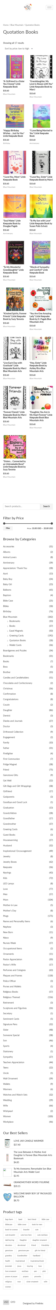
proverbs (37, 1276)
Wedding (7, 1100)
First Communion (11, 759)
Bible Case (8, 601)
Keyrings (7, 873)
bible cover (22, 1224)
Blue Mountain (10, 617)
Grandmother (9, 824)
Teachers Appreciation (13, 1062)
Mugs (5, 916)
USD (6, 1302)
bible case (45, 1219)
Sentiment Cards (11, 1019)
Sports (6, 1046)
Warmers (7, 1089)
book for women (11, 1230)
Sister (5, 1030)
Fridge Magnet (10, 764)
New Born (8, 932)
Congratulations (10, 699)
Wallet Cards (15, 645)
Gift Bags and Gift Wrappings (17, 786)
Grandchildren (10, 813)
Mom (5, 900)
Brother (6, 672)
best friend (32, 1219)
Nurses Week (9, 943)
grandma (8, 1256)
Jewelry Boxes (10, 862)
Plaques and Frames (12, 976)
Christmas (8, 689)
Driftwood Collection (13, 732)
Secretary (7, 1014)
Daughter (7, 710)
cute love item (26, 1235)
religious (8, 1282)
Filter (8, 528)
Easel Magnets (16, 631)
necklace (25, 1271)
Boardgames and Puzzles (15, 651)
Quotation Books (17, 641)
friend (33, 1245)
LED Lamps (8, 884)
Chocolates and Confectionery (17, 683)
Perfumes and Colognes (14, 970)
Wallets (6, 1084)
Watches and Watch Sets (15, 1095)
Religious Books (10, 992)
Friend (6, 770)
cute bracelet (10, 1235)
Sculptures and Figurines (15, 1008)
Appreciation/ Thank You (15, 568)
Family (6, 743)
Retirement (8, 1003)
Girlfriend (7, 791)
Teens (5, 1068)
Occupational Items (12, 949)
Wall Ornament (10, 1079)
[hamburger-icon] (49, 7)
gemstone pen (23, 1250)
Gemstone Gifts (10, 775)
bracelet (26, 1230)
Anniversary (8, 563)
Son (5, 1041)
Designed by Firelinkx (33, 1304)
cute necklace (42, 1235)
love (40, 1266)
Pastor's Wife (9, 965)
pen (35, 1271)
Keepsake (7, 867)
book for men (37, 1224)
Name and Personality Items (16, 921)
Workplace (8, 1122)
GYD (13, 1302)
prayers (26, 1276)
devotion (8, 1245)
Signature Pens (10, 1024)
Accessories (8, 547)
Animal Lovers (9, 557)
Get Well (7, 781)
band (20, 1219)
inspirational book (37, 1261)
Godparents (8, 797)
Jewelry (6, 857)
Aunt (5, 574)
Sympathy (8, 1057)
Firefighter (8, 754)
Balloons (7, 590)
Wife (5, 1106)
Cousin (6, 705)
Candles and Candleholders (16, 678)
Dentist (6, 716)
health (7, 1261)
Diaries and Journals (12, 721)
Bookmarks (14, 621)
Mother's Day (9, 911)
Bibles (6, 606)
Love (5, 889)
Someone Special (11, 1035)
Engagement (9, 737)
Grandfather (9, 819)
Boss (5, 667)
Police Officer (9, 981)
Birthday (7, 612)
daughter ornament (40, 1240)
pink (44, 1271)
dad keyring (9, 1240)
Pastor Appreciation (12, 959)
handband (36, 1256)
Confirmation (9, 694)
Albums (6, 552)
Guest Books (9, 835)
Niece (6, 938)
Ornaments (8, 954)
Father (6, 748)
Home (6, 25)
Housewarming (10, 840)
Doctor (6, 726)
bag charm (9, 1219)
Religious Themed (11, 997)
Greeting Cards (16, 636)
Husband (7, 846)
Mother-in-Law (10, 905)
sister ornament (32, 1282)
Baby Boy (7, 579)
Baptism (7, 595)
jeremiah (8, 1266)
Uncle (6, 1073)
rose (19, 1282)
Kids (5, 878)
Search (46, 506)
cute (36, 1230)
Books (12, 626)
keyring (30, 1266)
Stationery (8, 1052)
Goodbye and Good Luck (15, 802)
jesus (19, 1266)
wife (45, 1282)
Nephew (7, 927)
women (8, 1287)
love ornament (10, 1271)
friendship (45, 1245)
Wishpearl (8, 1111)
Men (5, 894)
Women (7, 1116)
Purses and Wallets (12, 987)
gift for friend (40, 1250)
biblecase (8, 1224)
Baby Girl (7, 584)
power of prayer (11, 1276)
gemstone (9, 1250)
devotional (22, 1245)
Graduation (8, 808)
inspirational (20, 1261)
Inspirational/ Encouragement (17, 851)
